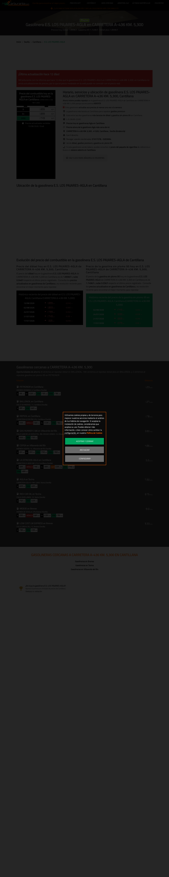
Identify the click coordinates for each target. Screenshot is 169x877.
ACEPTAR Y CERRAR (84, 441)
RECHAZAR (84, 449)
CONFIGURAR (84, 458)
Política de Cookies (94, 432)
